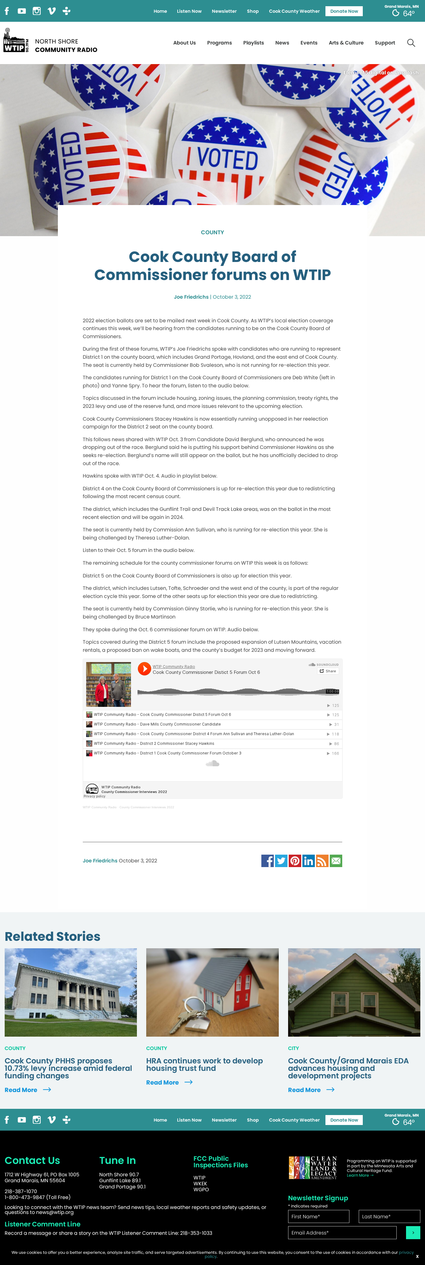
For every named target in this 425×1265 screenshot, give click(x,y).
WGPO (201, 1189)
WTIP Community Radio (100, 807)
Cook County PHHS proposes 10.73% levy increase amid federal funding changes (68, 1068)
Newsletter (224, 11)
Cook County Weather (294, 11)
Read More (22, 1090)
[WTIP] (52, 39)
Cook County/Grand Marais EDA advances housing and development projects (348, 1068)
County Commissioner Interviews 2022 (146, 807)
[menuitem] (160, 11)
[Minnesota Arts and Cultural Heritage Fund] (313, 1167)
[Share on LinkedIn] (308, 860)
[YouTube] (22, 10)
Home (160, 11)
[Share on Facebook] (267, 860)
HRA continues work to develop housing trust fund (204, 1064)
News (282, 42)
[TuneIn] (66, 10)
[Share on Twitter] (281, 860)
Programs (219, 42)
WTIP (199, 1177)
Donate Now (344, 11)
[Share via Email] (336, 860)
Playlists (253, 42)
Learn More (358, 1175)
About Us (184, 42)
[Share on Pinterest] (295, 860)
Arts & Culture (346, 42)
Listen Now (189, 11)
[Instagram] (37, 10)
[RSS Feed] (322, 860)
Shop (253, 11)
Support (385, 42)
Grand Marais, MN (402, 6)
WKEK (200, 1183)
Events (309, 42)
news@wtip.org (55, 1212)
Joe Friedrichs (191, 297)
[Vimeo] (51, 10)
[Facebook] (7, 10)
